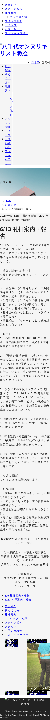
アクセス (11, 25)
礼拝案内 (10, 13)
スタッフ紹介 (13, 21)
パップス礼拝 (18, 17)
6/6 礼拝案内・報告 (17, 595)
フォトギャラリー (16, 33)
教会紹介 (10, 4)
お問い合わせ (13, 29)
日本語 (35, 62)
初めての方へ (13, 9)
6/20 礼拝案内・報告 (18, 599)
